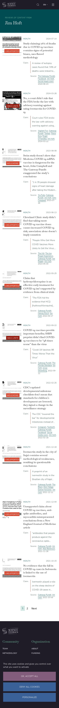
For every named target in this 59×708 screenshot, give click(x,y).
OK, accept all (29, 676)
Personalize (29, 697)
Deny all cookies (30, 686)
